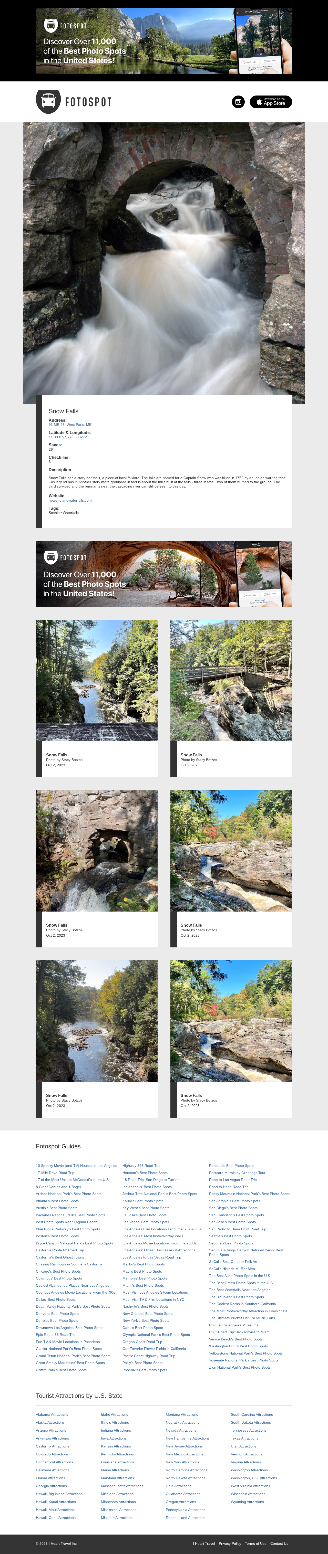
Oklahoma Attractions (183, 1494)
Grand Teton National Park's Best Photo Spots (73, 1356)
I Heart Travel (204, 1543)
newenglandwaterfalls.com (70, 500)
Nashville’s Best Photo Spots (145, 1306)
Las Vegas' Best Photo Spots (145, 1222)
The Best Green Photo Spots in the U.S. (241, 1283)
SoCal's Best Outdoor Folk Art (233, 1262)
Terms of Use (255, 1543)
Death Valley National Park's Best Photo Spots (73, 1306)
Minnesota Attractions (118, 1502)
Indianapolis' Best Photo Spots (147, 1187)
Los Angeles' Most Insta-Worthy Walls (152, 1236)
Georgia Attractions (51, 1486)
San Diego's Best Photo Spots (233, 1208)
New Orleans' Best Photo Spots (147, 1314)
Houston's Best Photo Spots (145, 1173)
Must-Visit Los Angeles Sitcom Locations (155, 1292)
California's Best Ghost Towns (60, 1257)
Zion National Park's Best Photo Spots (240, 1367)
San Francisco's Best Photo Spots (236, 1215)
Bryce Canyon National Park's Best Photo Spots (74, 1243)
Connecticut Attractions (54, 1462)
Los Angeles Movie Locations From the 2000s (159, 1243)
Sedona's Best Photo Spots (231, 1243)
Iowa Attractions (114, 1438)
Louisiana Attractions (118, 1462)
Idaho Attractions (114, 1414)
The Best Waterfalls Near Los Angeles (239, 1290)
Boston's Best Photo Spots (57, 1236)
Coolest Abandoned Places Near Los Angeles (72, 1285)
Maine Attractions (115, 1470)
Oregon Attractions (181, 1502)
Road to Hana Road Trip (229, 1187)
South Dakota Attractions (251, 1422)
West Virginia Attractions (250, 1486)
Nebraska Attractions (182, 1422)
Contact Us (279, 1543)
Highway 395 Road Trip (141, 1166)
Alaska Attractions (50, 1422)
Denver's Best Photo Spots (57, 1314)
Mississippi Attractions (118, 1510)
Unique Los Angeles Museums (233, 1325)
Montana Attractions (182, 1414)
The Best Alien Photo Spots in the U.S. (240, 1276)
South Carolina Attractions (252, 1414)
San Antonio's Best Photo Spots (234, 1201)
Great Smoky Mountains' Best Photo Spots (70, 1363)
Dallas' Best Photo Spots (56, 1299)
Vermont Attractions (246, 1454)
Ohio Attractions (178, 1486)
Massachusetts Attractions (122, 1486)
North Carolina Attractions (186, 1470)
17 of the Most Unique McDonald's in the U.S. (73, 1180)
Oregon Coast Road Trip (142, 1342)
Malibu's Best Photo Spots (143, 1264)
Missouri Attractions (116, 1518)
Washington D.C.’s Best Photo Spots (238, 1346)
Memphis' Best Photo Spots (144, 1278)
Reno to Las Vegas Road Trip (233, 1180)
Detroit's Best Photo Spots (57, 1320)
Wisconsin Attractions (248, 1494)
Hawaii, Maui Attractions (55, 1510)
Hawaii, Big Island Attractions (59, 1494)
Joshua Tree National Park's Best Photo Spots (159, 1194)
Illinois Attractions (115, 1422)
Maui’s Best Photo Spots (142, 1271)
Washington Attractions (249, 1470)
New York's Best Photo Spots (145, 1320)
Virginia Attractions (246, 1462)
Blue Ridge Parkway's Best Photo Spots (68, 1229)
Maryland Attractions (117, 1478)
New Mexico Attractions (184, 1454)
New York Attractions (182, 1462)
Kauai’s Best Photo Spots (142, 1201)
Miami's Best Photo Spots (143, 1285)
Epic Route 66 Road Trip (56, 1335)
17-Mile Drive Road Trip (55, 1173)
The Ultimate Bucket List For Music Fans (242, 1318)
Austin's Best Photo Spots (56, 1208)
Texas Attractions (244, 1438)
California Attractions (52, 1446)
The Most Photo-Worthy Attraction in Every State (248, 1311)
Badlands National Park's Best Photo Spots (70, 1215)
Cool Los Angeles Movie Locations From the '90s (75, 1292)
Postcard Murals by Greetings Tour (237, 1173)
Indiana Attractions (116, 1430)
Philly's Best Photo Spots (142, 1363)
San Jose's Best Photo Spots (232, 1222)
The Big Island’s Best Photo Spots (236, 1297)
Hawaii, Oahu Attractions (56, 1518)
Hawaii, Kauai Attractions (56, 1502)
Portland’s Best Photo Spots (231, 1166)
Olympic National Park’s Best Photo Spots (156, 1335)
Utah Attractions (244, 1446)
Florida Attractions (50, 1478)
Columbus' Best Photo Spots (59, 1278)
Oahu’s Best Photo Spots (142, 1328)
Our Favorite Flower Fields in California (154, 1349)
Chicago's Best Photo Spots (58, 1271)
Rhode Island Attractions (185, 1518)
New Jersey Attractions (184, 1446)
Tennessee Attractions (248, 1430)
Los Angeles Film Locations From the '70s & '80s (161, 1229)
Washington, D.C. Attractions (254, 1478)
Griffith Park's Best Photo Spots (61, 1370)
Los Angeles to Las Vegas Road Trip (151, 1257)
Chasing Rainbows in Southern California (69, 1264)
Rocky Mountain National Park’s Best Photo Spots (249, 1194)
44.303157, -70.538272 (68, 437)
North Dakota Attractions (185, 1478)
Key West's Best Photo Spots (145, 1208)
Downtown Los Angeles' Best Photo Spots (69, 1328)
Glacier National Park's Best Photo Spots (69, 1349)
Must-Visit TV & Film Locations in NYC (153, 1299)
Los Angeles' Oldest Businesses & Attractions (158, 1250)
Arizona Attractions (51, 1430)
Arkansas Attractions (52, 1438)
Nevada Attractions (181, 1430)
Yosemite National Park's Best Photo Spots (243, 1360)
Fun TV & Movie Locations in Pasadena (68, 1342)
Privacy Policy (230, 1543)
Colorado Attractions (52, 1454)
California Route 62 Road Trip (60, 1250)
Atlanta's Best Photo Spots (57, 1201)
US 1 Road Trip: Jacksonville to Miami (239, 1332)
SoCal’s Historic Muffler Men (232, 1269)
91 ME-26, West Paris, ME (70, 424)
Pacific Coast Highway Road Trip (148, 1356)
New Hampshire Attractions (188, 1438)
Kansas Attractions (116, 1446)
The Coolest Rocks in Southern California (242, 1304)
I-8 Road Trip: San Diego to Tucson (151, 1180)
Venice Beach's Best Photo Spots (236, 1339)
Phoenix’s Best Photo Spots (144, 1370)
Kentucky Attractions (117, 1454)
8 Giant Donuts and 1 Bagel (58, 1187)
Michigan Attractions (117, 1494)
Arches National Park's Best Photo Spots (68, 1194)
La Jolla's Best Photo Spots (144, 1215)
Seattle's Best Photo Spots (230, 1236)
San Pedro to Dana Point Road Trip (237, 1229)
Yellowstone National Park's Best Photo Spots (246, 1353)
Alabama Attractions (52, 1414)
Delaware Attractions (52, 1470)
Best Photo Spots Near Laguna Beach (66, 1222)
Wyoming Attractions (247, 1502)
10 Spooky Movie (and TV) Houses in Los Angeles (76, 1166)
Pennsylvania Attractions (185, 1510)
